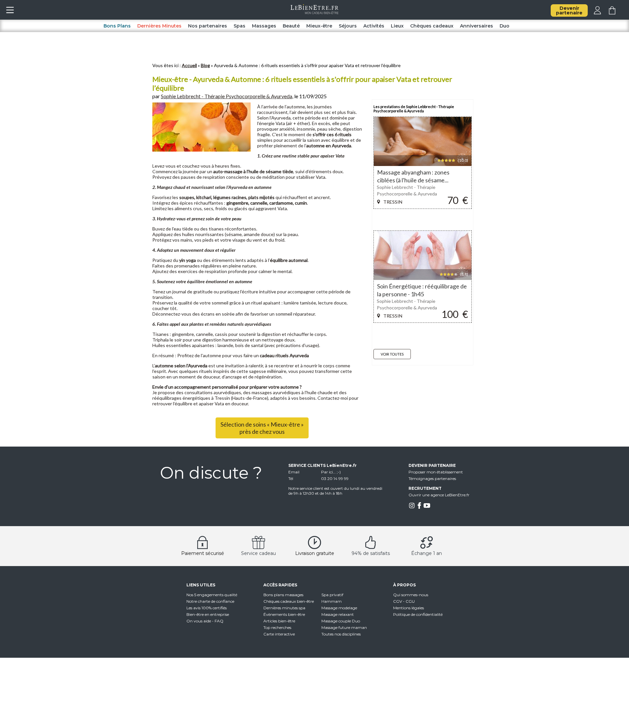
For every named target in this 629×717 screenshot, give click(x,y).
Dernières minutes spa (284, 607)
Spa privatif (332, 594)
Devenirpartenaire (569, 10)
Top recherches (277, 627)
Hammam (331, 601)
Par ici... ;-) (331, 471)
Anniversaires (476, 26)
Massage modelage (339, 607)
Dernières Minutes (159, 26)
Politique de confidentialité (418, 614)
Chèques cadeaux (431, 26)
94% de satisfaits (371, 553)
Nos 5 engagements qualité (211, 594)
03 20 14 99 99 (335, 478)
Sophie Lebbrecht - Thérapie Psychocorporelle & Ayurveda (226, 96)
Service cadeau (258, 553)
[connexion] (597, 13)
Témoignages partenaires (432, 478)
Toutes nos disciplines (341, 634)
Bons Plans (117, 26)
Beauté (291, 26)
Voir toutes (392, 354)
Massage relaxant (337, 614)
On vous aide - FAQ (204, 620)
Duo (504, 26)
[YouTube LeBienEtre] (427, 507)
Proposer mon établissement (436, 471)
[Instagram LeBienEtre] (412, 507)
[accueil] (315, 12)
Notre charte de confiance (210, 601)
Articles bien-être (279, 620)
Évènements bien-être (284, 614)
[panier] (612, 13)
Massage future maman (344, 627)
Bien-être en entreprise (207, 614)
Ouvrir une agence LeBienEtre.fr (439, 494)
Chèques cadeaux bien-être (288, 601)
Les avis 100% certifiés (206, 607)
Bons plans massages (283, 594)
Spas (239, 26)
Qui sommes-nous (410, 594)
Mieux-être (319, 26)
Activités (373, 26)
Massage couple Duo (340, 620)
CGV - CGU (404, 601)
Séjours (348, 26)
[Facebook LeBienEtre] (419, 507)
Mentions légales (408, 607)
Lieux (397, 26)
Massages (264, 26)
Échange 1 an (426, 553)
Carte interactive (279, 634)
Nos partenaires (207, 26)
